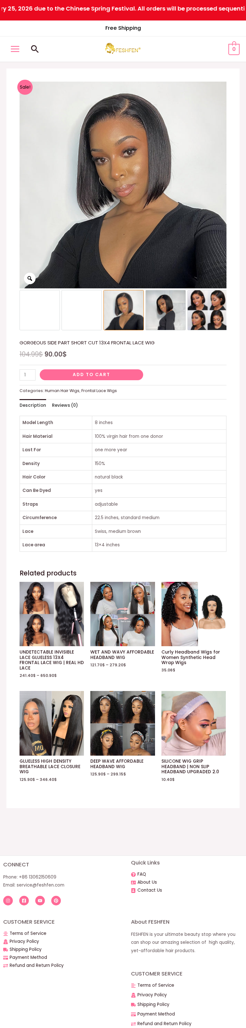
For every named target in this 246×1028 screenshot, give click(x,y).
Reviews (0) (65, 405)
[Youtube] (40, 900)
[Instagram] (8, 900)
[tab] (33, 405)
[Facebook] (24, 900)
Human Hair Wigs (62, 390)
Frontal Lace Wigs (99, 390)
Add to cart (91, 375)
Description (33, 405)
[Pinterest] (56, 900)
